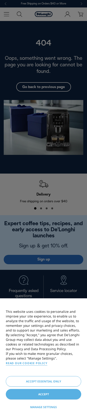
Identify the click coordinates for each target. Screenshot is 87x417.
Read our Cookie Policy (26, 363)
